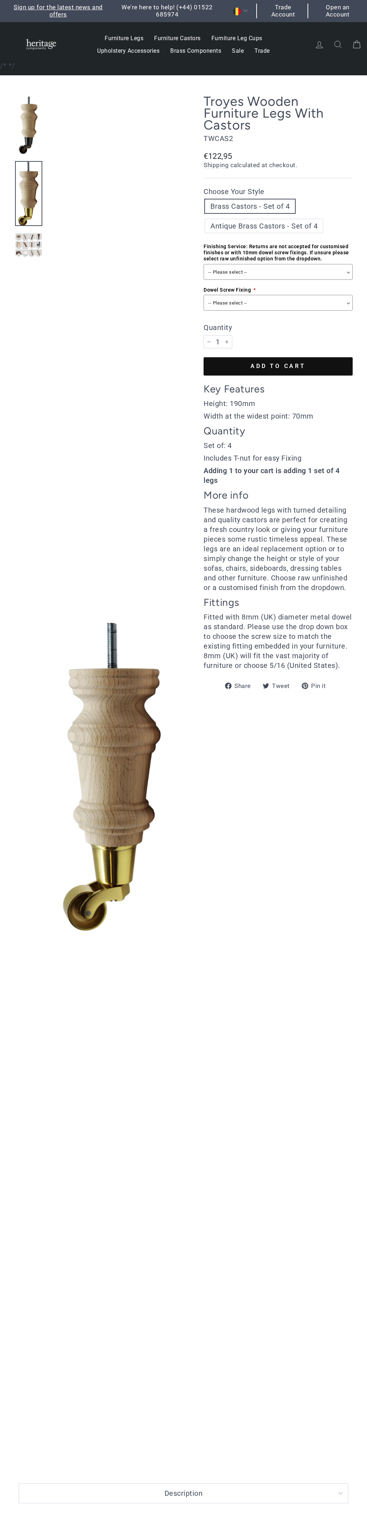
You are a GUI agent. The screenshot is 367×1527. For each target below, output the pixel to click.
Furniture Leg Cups (236, 38)
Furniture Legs (124, 38)
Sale (238, 50)
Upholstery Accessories (128, 50)
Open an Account (338, 11)
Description (184, 1493)
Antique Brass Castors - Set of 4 (264, 226)
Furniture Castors (177, 38)
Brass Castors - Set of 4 (250, 206)
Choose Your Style (234, 191)
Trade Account (283, 11)
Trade (262, 50)
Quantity (218, 327)
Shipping (216, 165)
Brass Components (195, 50)
